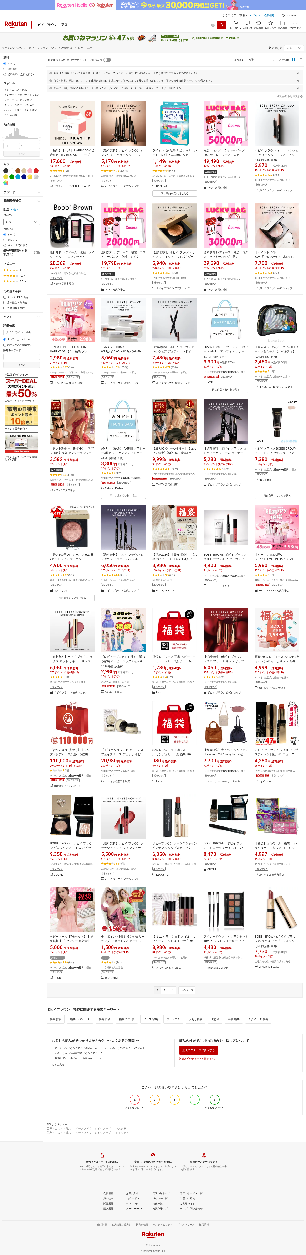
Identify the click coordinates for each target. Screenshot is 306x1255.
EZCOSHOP (163, 874)
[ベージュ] (23, 170)
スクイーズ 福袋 (258, 1019)
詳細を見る (175, 88)
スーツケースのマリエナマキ (223, 781)
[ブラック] (5, 170)
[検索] (222, 25)
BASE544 (161, 186)
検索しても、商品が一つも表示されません (78, 1058)
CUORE (58, 874)
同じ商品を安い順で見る (174, 193)
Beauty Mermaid (165, 590)
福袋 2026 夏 (127, 1019)
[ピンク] (29, 170)
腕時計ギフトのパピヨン (67, 786)
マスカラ (120, 1128)
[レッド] (36, 170)
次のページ (187, 990)
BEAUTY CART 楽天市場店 (69, 383)
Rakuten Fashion (114, 488)
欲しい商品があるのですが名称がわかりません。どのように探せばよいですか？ (100, 1048)
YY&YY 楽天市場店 (64, 490)
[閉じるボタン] (298, 73)
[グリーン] (11, 176)
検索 (22, 153)
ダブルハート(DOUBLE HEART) (72, 186)
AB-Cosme (265, 480)
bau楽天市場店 (113, 692)
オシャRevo (111, 978)
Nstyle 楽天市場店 (217, 187)
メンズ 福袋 (150, 1019)
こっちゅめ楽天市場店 (117, 781)
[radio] (4, 63)
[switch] (37, 252)
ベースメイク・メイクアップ (93, 1128)
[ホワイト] (11, 170)
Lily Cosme (265, 781)
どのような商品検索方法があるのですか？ (78, 1053)
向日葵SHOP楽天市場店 (272, 688)
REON (57, 978)
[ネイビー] (23, 176)
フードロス (173, 1019)
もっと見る (58, 1064)
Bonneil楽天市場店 (218, 968)
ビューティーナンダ (218, 586)
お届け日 (8, 229)
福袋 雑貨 (55, 1019)
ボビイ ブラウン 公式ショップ (122, 186)
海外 (15, 209)
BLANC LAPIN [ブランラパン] (275, 387)
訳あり (215, 1019)
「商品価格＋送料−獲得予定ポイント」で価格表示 (74, 59)
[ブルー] (17, 176)
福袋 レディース (80, 1019)
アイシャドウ (123, 1132)
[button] (291, 15)
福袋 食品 (104, 1019)
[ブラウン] (17, 170)
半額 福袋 (234, 1019)
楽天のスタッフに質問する (198, 1050)
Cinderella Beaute (269, 966)
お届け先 (8, 215)
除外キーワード (12, 350)
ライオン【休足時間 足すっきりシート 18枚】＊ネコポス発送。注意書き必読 (174, 155)
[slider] (3, 138)
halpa (159, 692)
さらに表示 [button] (10, 114)
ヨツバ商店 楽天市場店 (271, 874)
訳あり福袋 (195, 1019)
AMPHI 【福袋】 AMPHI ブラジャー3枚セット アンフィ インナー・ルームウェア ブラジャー (123, 453)
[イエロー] (5, 176)
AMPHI (211, 382)
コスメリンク (61, 590)
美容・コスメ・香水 (59, 1128)
